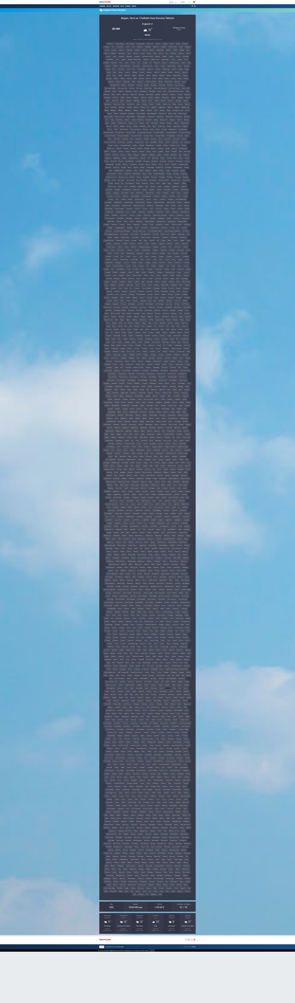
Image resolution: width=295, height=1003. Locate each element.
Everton (129, 329)
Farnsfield (147, 335)
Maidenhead (158, 535)
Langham (187, 491)
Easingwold (115, 304)
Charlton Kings (109, 208)
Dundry (156, 297)
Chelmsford (175, 212)
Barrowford (139, 88)
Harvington (130, 402)
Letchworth (181, 500)
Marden (146, 542)
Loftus (106, 516)
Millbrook (146, 564)
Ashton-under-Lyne (147, 66)
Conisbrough (180, 250)
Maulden (143, 551)
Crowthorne (180, 269)
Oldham (139, 612)
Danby (152, 275)
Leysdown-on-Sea (148, 504)
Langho (109, 494)
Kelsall (156, 465)
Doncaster (117, 291)
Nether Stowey (121, 583)
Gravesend (173, 367)
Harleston (155, 396)
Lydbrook (158, 529)
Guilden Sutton (119, 386)
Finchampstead (184, 339)
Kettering (109, 472)
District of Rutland (146, 288)
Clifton (145, 240)
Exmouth (181, 329)
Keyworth (137, 472)
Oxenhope (150, 618)
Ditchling (164, 288)
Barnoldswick (131, 85)
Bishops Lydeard (109, 116)
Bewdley (158, 104)
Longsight (109, 523)
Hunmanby (109, 453)
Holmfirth (152, 437)
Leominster (167, 500)
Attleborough (165, 69)
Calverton (152, 186)
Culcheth (143, 272)
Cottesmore (177, 256)
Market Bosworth (161, 542)
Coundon (115, 259)
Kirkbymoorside (155, 485)
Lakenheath (108, 491)
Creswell (128, 266)
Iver (151, 462)
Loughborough (160, 523)
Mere (179, 554)
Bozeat (116, 145)
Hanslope (108, 396)
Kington (151, 481)
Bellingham (180, 97)
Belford (173, 97)
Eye (112, 332)
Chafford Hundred (139, 202)
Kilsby (115, 475)
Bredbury (161, 151)
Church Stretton (155, 227)
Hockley (143, 434)
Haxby (145, 408)
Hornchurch (119, 443)
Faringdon (108, 335)
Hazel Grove (143, 412)
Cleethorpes (174, 237)
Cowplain (180, 259)
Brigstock (143, 158)
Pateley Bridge (109, 624)
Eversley (123, 329)
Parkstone (168, 621)
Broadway (171, 161)
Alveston (108, 56)
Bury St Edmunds (130, 183)
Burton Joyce (121, 180)
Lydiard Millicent (172, 529)
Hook (137, 440)
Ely (125, 323)
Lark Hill (147, 494)
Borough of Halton (131, 132)
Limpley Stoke (185, 504)
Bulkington (148, 170)
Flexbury (107, 345)
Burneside (176, 173)
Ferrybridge (165, 339)
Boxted (110, 145)
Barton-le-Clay (185, 88)
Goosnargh (107, 364)
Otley (138, 615)
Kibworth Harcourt (147, 472)
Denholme (164, 281)
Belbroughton (165, 97)
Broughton (174, 164)
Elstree (188, 319)
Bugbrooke (129, 170)
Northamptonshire (185, 602)
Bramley (168, 148)
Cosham (147, 256)
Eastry (143, 313)
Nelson (171, 580)
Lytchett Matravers (172, 532)
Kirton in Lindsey (183, 485)
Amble (114, 56)
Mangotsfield (141, 538)
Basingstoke (129, 91)
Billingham (113, 110)
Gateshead (168, 354)
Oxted (171, 618)
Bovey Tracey (121, 142)
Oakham (148, 608)
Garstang (161, 354)
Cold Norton (185, 243)
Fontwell (158, 345)
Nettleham (151, 583)
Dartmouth (131, 278)
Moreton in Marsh (181, 570)
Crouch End (149, 269)
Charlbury (186, 205)
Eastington (173, 310)
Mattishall (135, 551)
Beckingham (108, 97)
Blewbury (169, 123)
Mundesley (141, 577)
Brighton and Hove (134, 158)
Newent (141, 589)
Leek (187, 497)
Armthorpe (114, 62)
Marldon (117, 548)
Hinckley (179, 431)
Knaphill (126, 488)
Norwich (179, 605)
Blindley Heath (185, 123)
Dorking (157, 291)
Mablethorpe (107, 535)
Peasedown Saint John (151, 624)
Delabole (137, 281)
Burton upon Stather (164, 180)
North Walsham (139, 602)
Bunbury (162, 170)
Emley (150, 323)
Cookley (116, 253)
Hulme (171, 450)
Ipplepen (168, 459)
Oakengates (140, 608)
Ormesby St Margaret (167, 612)
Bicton (107, 107)
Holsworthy (167, 437)
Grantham (148, 367)
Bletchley (162, 123)
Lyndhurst (142, 532)
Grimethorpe (153, 383)
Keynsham (130, 472)
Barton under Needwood (160, 88)
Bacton (109, 75)
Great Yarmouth (163, 380)
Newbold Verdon (169, 586)
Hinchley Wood (171, 431)
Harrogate (132, 399)
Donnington (141, 291)
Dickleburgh (174, 285)
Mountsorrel (184, 573)
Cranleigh (147, 262)
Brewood (123, 154)
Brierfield (166, 154)
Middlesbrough (132, 561)
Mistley (163, 567)
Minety (126, 567)
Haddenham (173, 386)
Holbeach (187, 434)
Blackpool (172, 119)
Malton (114, 538)
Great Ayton (117, 370)
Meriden (185, 554)
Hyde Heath (123, 456)
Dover (116, 294)
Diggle (107, 288)
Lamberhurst (116, 491)
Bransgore (114, 151)
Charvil (151, 208)
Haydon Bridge (165, 408)
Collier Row (133, 246)
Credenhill (186, 262)
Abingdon (165, 43)
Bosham (187, 135)
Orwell (113, 615)
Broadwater (163, 161)
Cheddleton (151, 212)
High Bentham (134, 427)
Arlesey (186, 59)
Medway (170, 551)
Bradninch (119, 148)
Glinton (181, 358)
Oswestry (125, 615)
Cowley (173, 259)
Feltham (114, 339)
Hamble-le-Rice (124, 392)
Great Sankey (110, 380)
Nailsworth (108, 580)
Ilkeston (156, 456)
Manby (119, 538)
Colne (169, 246)
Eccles (180, 313)
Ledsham (164, 497)
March (124, 542)
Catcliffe (185, 196)
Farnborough (116, 335)
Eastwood (150, 313)
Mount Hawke (175, 573)
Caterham (110, 199)
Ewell (141, 329)
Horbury (181, 440)
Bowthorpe (175, 142)
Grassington (165, 367)
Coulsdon (108, 259)
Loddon (180, 513)
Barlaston (118, 81)
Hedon (116, 418)
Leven (121, 504)
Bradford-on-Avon (175, 145)
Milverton (183, 564)
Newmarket (170, 589)
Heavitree (137, 415)
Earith (155, 300)
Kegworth (138, 465)
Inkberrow (161, 459)
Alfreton (106, 53)
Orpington (185, 612)
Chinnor (132, 221)
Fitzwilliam (147, 342)
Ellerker (122, 319)
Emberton (130, 323)
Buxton (158, 183)
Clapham (173, 234)
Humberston (179, 450)
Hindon (112, 434)
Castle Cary (125, 196)
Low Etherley (108, 526)
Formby (107, 348)
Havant (181, 405)
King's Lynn (160, 475)
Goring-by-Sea (129, 364)
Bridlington (152, 154)
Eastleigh (180, 310)
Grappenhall (156, 367)
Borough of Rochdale (171, 132)
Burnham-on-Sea (123, 177)
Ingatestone (121, 459)
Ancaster (171, 56)
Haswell (188, 402)
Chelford (167, 212)
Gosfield (157, 364)
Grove (188, 383)
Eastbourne (157, 310)
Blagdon (113, 123)
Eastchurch (165, 310)
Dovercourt (124, 294)
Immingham (174, 456)
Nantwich (122, 580)
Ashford (183, 62)
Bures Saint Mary (111, 173)
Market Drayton (183, 542)
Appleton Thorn (155, 59)
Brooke (148, 164)
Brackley (135, 145)
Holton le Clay (186, 437)
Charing (180, 205)
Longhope (160, 519)
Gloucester (109, 361)
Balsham (185, 75)
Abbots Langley (130, 43)
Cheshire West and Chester (160, 215)
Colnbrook (163, 246)
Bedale (122, 97)
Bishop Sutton (162, 113)
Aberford (158, 43)
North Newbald (141, 599)
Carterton (117, 196)
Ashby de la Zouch (174, 62)
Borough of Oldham (159, 132)
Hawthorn (139, 408)
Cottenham (169, 256)
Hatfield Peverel (125, 405)
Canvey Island (124, 192)
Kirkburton (110, 485)
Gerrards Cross (115, 358)
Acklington (106, 46)
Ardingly (180, 59)
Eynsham (124, 332)
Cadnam (184, 183)
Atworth (174, 69)
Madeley (124, 535)
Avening (120, 72)
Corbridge (162, 253)
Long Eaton (167, 516)
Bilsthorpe (149, 110)
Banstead (141, 78)
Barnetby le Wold (114, 85)
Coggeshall (161, 243)
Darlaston (178, 275)
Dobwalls (178, 288)
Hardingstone (129, 396)
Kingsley (155, 478)
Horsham (174, 443)
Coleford (120, 246)
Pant (141, 621)
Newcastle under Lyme (109, 589)
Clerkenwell (119, 240)
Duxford (128, 300)
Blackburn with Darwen (138, 119)
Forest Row (187, 345)
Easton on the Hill (115, 313)
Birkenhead (123, 113)
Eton (155, 326)
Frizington (145, 351)
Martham (186, 548)
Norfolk (108, 596)
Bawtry (119, 94)
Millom (153, 564)
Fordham (170, 345)
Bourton (184, 139)
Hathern (142, 405)
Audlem (187, 69)
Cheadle (187, 208)
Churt (177, 227)
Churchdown (164, 227)
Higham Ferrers (119, 431)
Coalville (182, 240)
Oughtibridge (178, 615)
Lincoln (108, 507)
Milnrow (159, 564)
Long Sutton (127, 519)
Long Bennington (130, 516)
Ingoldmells (147, 459)
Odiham (168, 608)
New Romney (134, 586)
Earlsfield (185, 300)
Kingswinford (135, 481)
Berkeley (186, 100)
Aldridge (182, 50)
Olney (145, 612)
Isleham (132, 462)
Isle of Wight (125, 462)
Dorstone (185, 291)
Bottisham (146, 139)
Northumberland (148, 605)
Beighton (157, 97)
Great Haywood (182, 373)
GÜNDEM (102, 6)
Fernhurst (157, 339)
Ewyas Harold (155, 329)
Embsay (144, 323)
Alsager (149, 53)
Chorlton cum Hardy (177, 224)
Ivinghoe (164, 462)
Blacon (107, 123)
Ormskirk (178, 612)
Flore (145, 345)
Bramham (153, 148)
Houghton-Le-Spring (182, 446)
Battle (113, 94)
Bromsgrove (133, 164)
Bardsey (174, 78)
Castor (179, 196)
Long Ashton (120, 516)
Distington (137, 288)
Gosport (171, 364)
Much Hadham (109, 577)
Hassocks (174, 402)
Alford (187, 50)
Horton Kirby (126, 446)
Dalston (129, 275)
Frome (158, 351)
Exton (107, 332)
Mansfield (158, 538)
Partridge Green (185, 621)
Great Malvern (152, 377)
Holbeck (107, 437)
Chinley (125, 221)
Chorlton (167, 224)
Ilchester (142, 456)
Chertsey (131, 215)
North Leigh (110, 599)
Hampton (157, 392)
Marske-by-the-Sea (164, 548)
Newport (177, 589)
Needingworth (163, 580)
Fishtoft (140, 342)
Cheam (127, 212)
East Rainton (109, 310)
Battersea (106, 94)
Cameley (144, 189)
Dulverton (142, 297)
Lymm (122, 532)
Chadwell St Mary (128, 202)
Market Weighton (163, 545)
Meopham (164, 554)
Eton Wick (161, 326)
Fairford (145, 332)
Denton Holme (186, 281)
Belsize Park (115, 100)
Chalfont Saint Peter (159, 202)
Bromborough (109, 164)
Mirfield (149, 567)
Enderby (177, 323)
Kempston (187, 465)
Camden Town (136, 189)
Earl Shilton (161, 300)
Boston (110, 139)
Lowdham (115, 526)
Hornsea (145, 443)
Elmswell (169, 319)
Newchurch (134, 589)
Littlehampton (136, 513)
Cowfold (167, 259)
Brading (184, 145)
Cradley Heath (109, 262)
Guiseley (143, 386)
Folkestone (151, 345)
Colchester (169, 243)
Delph (142, 281)
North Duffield (153, 596)
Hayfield (179, 408)
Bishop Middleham (152, 113)
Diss (131, 288)
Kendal (125, 469)
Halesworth (162, 389)
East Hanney (117, 307)
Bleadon (142, 123)
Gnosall (134, 361)
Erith (126, 326)
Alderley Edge (160, 50)
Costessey (153, 256)
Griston (174, 383)
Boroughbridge (171, 135)
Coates (188, 240)
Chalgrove (186, 202)
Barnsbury (139, 85)
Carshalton (110, 196)
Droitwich (170, 294)
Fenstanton (133, 339)
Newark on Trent (144, 586)
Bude (110, 170)
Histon (130, 434)
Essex (143, 326)
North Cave (133, 596)
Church (137, 227)
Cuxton (115, 275)
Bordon (158, 129)
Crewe (134, 266)
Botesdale (125, 139)
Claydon (110, 237)
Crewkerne (141, 266)
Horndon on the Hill (129, 443)
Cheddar (134, 212)
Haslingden (159, 402)
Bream (154, 151)
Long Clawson (148, 516)
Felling (107, 339)
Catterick (130, 199)
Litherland (184, 507)
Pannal (136, 621)
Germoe (107, 358)
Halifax (169, 389)
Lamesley (138, 491)
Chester (187, 215)
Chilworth (119, 221)
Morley (121, 573)
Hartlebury (170, 399)
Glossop (188, 358)
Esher (130, 326)
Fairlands (151, 332)
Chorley (151, 224)
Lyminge (109, 532)
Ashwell (163, 66)
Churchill (172, 227)
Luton (144, 529)
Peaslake (161, 624)
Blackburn (127, 119)
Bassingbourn (143, 91)
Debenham (114, 281)
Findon (114, 342)
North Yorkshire (149, 602)
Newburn (178, 586)
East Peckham (187, 307)
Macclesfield (116, 535)
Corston (135, 256)
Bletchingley (154, 123)
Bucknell (186, 167)
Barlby (133, 81)
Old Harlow (109, 612)
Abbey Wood (110, 43)
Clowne (169, 240)
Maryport (115, 551)
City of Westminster (145, 234)
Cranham (140, 262)
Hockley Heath (150, 434)
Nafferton (180, 577)
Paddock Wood (179, 618)
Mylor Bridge (163, 577)
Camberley (167, 186)
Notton (120, 608)
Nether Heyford (185, 580)
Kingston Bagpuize (174, 478)
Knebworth (143, 488)
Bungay (168, 170)
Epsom (114, 326)
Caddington (176, 183)
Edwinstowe (174, 316)
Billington (136, 110)
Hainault (142, 389)
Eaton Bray (157, 313)
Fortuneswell (114, 348)
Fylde (188, 351)
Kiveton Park (119, 488)
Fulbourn (165, 351)
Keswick (188, 469)
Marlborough (109, 548)
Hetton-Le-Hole (173, 424)
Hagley (129, 389)
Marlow (123, 548)
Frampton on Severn (176, 348)
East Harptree (134, 307)
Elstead (182, 319)
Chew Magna (129, 218)
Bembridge (136, 100)
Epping (108, 326)
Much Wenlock (118, 577)
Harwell (138, 402)
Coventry (148, 259)
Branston (121, 151)
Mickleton (185, 558)
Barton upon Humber (174, 88)
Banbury (123, 78)
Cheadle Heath (109, 212)
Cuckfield (115, 272)
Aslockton (186, 66)
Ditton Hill (171, 288)
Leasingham (127, 497)
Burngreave (184, 173)
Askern (180, 66)
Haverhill (187, 405)
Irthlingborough (115, 462)
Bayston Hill (133, 94)
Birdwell (116, 113)
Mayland (156, 551)
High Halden (152, 427)
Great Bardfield (126, 370)
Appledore (146, 59)
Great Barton (145, 370)
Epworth (120, 326)
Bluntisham (143, 126)
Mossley (140, 573)
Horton (119, 446)
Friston (138, 351)
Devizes (144, 285)
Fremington (108, 351)
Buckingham (168, 167)
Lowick (180, 526)
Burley (150, 173)
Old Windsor (125, 612)
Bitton (107, 119)
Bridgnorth (136, 154)
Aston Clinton (121, 69)
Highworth (157, 431)
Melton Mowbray (142, 554)
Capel (131, 192)
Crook (112, 269)
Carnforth (185, 192)
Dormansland (164, 291)
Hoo (132, 440)
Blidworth (176, 123)
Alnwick (129, 53)
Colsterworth (177, 246)
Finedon (120, 342)
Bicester (180, 104)
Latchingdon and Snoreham (165, 494)
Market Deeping (172, 542)
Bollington (185, 126)
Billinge (107, 110)
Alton (167, 53)
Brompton (125, 164)
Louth (168, 523)
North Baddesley (123, 596)
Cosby (140, 256)
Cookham (109, 253)
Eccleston (106, 316)
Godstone (172, 361)
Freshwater (116, 351)
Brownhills (108, 167)
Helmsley (144, 418)
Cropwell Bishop (120, 269)
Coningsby (172, 250)
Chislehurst (114, 224)
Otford (132, 615)
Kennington (140, 469)
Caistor (120, 186)
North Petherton (152, 599)
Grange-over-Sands (138, 367)
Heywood (109, 427)
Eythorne (130, 332)
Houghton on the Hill (170, 446)
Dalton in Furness (137, 275)
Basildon (121, 91)
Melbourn (177, 551)
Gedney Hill (185, 354)
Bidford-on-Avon (145, 107)
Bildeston (170, 107)
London (113, 516)
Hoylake (132, 450)
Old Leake (117, 612)
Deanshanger (184, 278)
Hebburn (145, 415)
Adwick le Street (173, 46)
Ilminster (167, 456)
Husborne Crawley (182, 453)
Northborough (108, 605)
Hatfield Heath (115, 405)
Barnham (123, 85)
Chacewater (108, 202)
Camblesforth (175, 186)
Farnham (131, 335)
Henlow (170, 421)
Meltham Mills (131, 554)
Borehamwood (173, 129)
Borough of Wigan (160, 135)
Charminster (129, 208)
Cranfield (133, 262)
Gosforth (164, 364)
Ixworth (183, 462)
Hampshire (150, 392)
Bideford (136, 107)
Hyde (116, 456)
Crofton (173, 266)
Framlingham (166, 348)
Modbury (110, 570)
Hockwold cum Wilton (168, 434)
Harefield (148, 396)
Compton (137, 250)
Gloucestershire (118, 361)
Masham (122, 551)
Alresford (135, 53)
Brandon (107, 151)
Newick (155, 589)
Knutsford (172, 488)
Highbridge (128, 431)
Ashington (108, 66)
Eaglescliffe (143, 300)
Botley (131, 139)
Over (112, 618)
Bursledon (185, 177)
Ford (164, 345)
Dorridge (172, 291)
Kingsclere (131, 478)
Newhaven (148, 589)
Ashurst (157, 66)
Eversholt (116, 329)
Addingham (148, 46)
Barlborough (126, 81)
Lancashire (145, 491)
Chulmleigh (130, 227)
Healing (178, 412)
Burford (120, 173)
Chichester (137, 218)
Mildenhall (123, 564)
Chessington (179, 215)
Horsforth (167, 443)
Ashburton (164, 62)
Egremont (187, 316)
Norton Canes (171, 605)
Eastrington (137, 313)
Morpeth (128, 573)
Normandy (114, 596)
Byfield (164, 183)
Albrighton (187, 46)
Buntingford (175, 170)
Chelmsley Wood (184, 212)
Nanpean (115, 580)
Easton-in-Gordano (127, 313)
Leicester (121, 500)
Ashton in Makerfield (125, 66)
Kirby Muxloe (176, 481)
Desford (137, 285)
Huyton (110, 456)
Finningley (126, 342)
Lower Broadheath (134, 526)
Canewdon (175, 189)
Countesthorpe (124, 259)
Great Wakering (131, 380)
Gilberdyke (124, 358)
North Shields (161, 599)
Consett (188, 250)
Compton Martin (146, 250)
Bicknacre (187, 104)
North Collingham (142, 596)
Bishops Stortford (119, 116)
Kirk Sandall (185, 481)
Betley (138, 104)
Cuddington (123, 272)
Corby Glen (175, 253)
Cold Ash (177, 243)
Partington (176, 621)
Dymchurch (135, 300)
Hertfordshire (148, 424)
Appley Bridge (165, 59)
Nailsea (187, 577)
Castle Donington (135, 196)
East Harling (125, 307)
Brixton (106, 161)
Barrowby (131, 88)
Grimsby (160, 383)
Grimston (167, 383)
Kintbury (157, 481)
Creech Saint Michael (118, 266)
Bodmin (169, 126)
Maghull (131, 535)
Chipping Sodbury (182, 221)
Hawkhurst (117, 408)
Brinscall (169, 158)
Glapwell (144, 358)
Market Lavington (121, 545)
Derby (106, 285)
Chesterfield (120, 218)
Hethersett (164, 424)
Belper (108, 100)
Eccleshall (187, 313)
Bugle (135, 170)
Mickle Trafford (177, 558)
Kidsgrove (173, 472)
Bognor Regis (176, 126)
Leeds (182, 497)
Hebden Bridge (153, 415)
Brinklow (163, 158)
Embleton (137, 323)
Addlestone (156, 46)
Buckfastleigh (150, 167)
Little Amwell (111, 510)
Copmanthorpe (130, 253)
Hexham (181, 424)
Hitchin (136, 434)
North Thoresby (129, 602)
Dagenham (121, 275)
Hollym (135, 437)
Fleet (179, 342)
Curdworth (186, 272)
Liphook (167, 507)
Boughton (153, 139)
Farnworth (154, 335)
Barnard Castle (168, 81)
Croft (167, 266)
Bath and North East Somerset (176, 91)
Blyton (154, 126)
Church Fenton (144, 227)
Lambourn (130, 491)
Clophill (163, 240)
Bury (122, 183)
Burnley (139, 177)
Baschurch (107, 91)
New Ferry (177, 583)
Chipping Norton (161, 221)
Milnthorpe (166, 564)
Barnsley (147, 85)
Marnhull (129, 548)
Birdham (110, 113)
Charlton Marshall (119, 208)
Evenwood (185, 326)
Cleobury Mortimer (109, 240)
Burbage (183, 170)
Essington (149, 326)
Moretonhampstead (112, 573)
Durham (116, 300)
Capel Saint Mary (149, 192)
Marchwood (139, 542)
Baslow (136, 91)
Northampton (174, 602)
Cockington (132, 243)
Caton (117, 199)
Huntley (133, 453)
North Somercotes (172, 599)
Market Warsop (152, 545)
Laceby (179, 488)
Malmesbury (181, 535)
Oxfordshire (165, 618)
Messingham (116, 558)
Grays (179, 367)
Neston (177, 580)
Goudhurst (109, 367)
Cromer (179, 266)
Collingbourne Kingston (145, 246)
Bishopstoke (151, 116)
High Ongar (177, 427)
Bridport (159, 154)
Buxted (152, 183)
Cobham (109, 243)
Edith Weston (165, 316)
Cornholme (108, 256)
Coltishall (185, 246)
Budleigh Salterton (119, 170)
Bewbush (151, 104)
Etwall (172, 326)
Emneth (155, 323)
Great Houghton (133, 377)
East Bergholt (132, 304)
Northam (167, 602)
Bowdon (168, 142)
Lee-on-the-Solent (173, 497)
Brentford (107, 154)
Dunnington (179, 297)
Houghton (146, 446)
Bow (147, 142)
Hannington (185, 392)
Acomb (127, 46)
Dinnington (114, 288)
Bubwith (136, 167)
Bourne (160, 139)
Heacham (158, 412)
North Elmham (176, 596)
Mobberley (185, 567)
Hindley (106, 434)
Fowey (151, 348)
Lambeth (124, 491)
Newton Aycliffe (127, 592)
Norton (163, 605)
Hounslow (106, 450)
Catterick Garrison (139, 199)
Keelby (126, 465)
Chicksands (152, 218)
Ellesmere (135, 319)
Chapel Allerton (116, 205)
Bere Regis (178, 100)
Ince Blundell (182, 456)
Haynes (119, 412)
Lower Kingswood (164, 526)
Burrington (170, 177)
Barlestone (140, 81)
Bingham (162, 110)
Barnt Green (162, 85)
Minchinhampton (110, 567)
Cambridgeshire (126, 189)
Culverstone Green (170, 272)
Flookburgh (138, 345)
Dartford (124, 278)
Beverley (144, 104)
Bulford (141, 170)
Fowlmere (157, 348)
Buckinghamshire (178, 167)
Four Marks (145, 348)
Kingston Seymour (185, 478)
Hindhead (186, 431)
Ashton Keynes (136, 66)
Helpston (151, 418)
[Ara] (193, 6)
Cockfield (124, 243)
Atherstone (150, 69)
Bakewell (154, 75)
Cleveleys (134, 240)
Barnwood (170, 85)
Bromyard (141, 164)
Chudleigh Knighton (120, 227)
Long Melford (108, 519)
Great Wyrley (153, 380)
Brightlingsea (116, 158)
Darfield (172, 275)
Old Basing (184, 608)
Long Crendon (158, 516)
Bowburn (161, 142)
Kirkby (116, 485)
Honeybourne (119, 440)
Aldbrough (129, 50)
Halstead (187, 389)
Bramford (140, 148)
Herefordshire (107, 424)
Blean (147, 123)
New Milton (126, 586)
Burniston (132, 177)
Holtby (178, 437)
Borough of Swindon (110, 135)
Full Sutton (172, 351)
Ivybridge (171, 462)
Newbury (185, 586)
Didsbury (187, 285)
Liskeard (174, 507)
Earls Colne (177, 300)
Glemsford (167, 358)
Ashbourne (157, 62)
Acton (133, 46)
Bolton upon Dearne (135, 129)
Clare (188, 234)
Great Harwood (172, 373)
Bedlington (136, 97)
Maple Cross (110, 542)
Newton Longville (148, 592)
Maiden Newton (139, 535)
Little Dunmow (139, 510)
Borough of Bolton (109, 132)
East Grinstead (107, 307)
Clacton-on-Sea (165, 234)
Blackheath (148, 119)
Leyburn (133, 504)
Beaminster (165, 94)
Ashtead (115, 66)
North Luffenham (131, 599)
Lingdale (123, 507)
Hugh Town (165, 450)
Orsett (108, 615)
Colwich (106, 250)
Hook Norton (144, 440)
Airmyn (181, 46)
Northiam (116, 605)
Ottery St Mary (161, 615)
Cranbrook (126, 262)
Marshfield (154, 548)
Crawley (170, 262)
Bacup (114, 75)
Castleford (164, 196)
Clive (158, 240)
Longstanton (117, 523)
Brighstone (108, 158)
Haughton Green (172, 405)
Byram (169, 183)
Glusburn (127, 361)
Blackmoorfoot (164, 119)
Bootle (152, 129)
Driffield (164, 294)
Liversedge (159, 513)
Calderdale (132, 186)
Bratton (128, 151)
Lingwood (136, 507)
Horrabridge (153, 443)
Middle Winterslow (120, 561)
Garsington (153, 354)
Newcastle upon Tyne (123, 589)
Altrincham (173, 53)
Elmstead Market (160, 319)
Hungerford (187, 450)
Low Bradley (184, 523)
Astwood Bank (141, 69)
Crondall (106, 269)
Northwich (156, 605)
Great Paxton (182, 377)
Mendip (150, 554)
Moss (133, 573)
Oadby (133, 608)
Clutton (175, 240)
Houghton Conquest (157, 446)
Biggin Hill (154, 107)
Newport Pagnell (186, 589)
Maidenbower (149, 535)
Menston (157, 554)
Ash (151, 62)
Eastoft (187, 310)
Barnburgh (177, 81)
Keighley (145, 465)
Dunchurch (149, 297)
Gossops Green (179, 364)
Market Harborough (110, 545)
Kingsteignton (163, 478)
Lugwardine (133, 529)
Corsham (128, 256)
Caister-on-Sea (112, 186)
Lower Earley (144, 526)
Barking (186, 78)
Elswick (108, 323)
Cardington (166, 192)
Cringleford (161, 266)
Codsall (146, 243)
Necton (144, 580)
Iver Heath (157, 462)
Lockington (173, 513)
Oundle (186, 615)
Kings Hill (167, 475)
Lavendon (184, 494)
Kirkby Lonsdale (135, 485)
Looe (145, 523)
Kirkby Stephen (145, 485)
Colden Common (111, 246)
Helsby (157, 418)
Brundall (124, 167)
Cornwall (116, 256)
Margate (152, 542)
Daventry (165, 278)
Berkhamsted (108, 104)
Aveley (114, 72)
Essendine (137, 326)
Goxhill (116, 367)
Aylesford (156, 72)
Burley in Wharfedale (159, 173)
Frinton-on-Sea (130, 351)
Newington (162, 589)
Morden (157, 570)
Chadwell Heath (118, 202)
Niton (186, 592)
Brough (167, 164)
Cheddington (141, 212)
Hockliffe (159, 434)
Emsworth (170, 323)
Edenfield (129, 316)
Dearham (107, 281)
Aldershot (168, 50)
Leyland (139, 504)
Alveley (188, 53)
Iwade (177, 462)
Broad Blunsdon (130, 161)
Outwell (106, 618)
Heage (172, 412)
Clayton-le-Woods (145, 237)
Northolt (131, 605)
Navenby (137, 580)
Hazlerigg (151, 412)
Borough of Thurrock (136, 135)
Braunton (142, 151)
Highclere (136, 431)
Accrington (185, 43)
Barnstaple (154, 85)
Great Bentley (164, 370)
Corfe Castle (184, 253)
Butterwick (145, 183)
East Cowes (169, 304)
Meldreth (109, 554)
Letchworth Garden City (112, 504)
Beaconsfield (150, 94)
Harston (157, 399)
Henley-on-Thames (161, 421)
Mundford (148, 577)
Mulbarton (127, 577)
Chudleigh (109, 227)
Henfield (142, 421)
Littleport (144, 513)
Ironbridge (106, 462)
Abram (171, 43)
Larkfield (153, 494)
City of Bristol (185, 231)
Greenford (122, 383)
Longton (125, 523)
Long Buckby (140, 516)
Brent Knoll (187, 151)
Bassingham (152, 91)
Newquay (108, 592)
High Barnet (126, 427)
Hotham (140, 446)
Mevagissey (159, 558)
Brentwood (116, 154)
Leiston (154, 500)
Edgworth (150, 316)
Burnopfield (146, 177)
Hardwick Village (139, 396)
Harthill (163, 399)
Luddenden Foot (109, 529)
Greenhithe (137, 383)
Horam (175, 440)
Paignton (114, 621)
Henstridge (177, 421)
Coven (142, 259)
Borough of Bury (120, 132)
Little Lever (175, 510)
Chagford (149, 202)
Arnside (127, 62)
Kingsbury (124, 478)
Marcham (131, 542)
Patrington (117, 624)
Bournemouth (176, 139)
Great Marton (162, 377)
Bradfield (159, 145)
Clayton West (135, 237)
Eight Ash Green (109, 319)
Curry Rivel (108, 275)
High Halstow (161, 427)
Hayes (173, 408)
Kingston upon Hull (111, 481)
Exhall (167, 329)
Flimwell (119, 345)
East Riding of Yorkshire (120, 310)
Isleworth (139, 462)
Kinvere (163, 481)
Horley (187, 440)
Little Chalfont (120, 510)
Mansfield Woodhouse (169, 538)
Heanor (184, 412)
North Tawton (119, 602)
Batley (187, 91)
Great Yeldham (173, 380)
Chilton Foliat (111, 221)
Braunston (134, 151)
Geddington (177, 354)
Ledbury (157, 497)
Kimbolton (129, 475)
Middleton (149, 561)
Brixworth (120, 161)
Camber (160, 186)
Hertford (140, 424)
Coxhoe (187, 259)
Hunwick (146, 453)
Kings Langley (175, 475)
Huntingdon (126, 453)
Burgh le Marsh (136, 173)
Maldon (174, 535)
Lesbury (174, 500)
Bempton (144, 100)
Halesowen (154, 389)
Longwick (139, 523)
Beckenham (187, 94)
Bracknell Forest (150, 145)
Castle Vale (156, 196)
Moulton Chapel (165, 573)
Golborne (180, 361)
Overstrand (127, 618)
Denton (178, 281)
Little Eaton (147, 510)
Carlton (179, 192)
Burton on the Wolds (142, 180)
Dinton (120, 288)
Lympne (128, 532)
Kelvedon (163, 465)
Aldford (175, 50)
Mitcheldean (177, 567)
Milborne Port (184, 561)
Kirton (175, 485)
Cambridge (117, 189)
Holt (173, 437)
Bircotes (187, 110)
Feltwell (125, 339)
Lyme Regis (186, 529)
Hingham (119, 434)
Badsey (120, 75)
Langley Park (126, 494)
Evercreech (109, 329)
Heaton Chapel (129, 415)
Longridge (186, 519)
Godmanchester (157, 361)
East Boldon (141, 304)
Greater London (183, 380)
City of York (155, 234)
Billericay (177, 107)
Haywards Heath (133, 412)
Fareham (186, 332)
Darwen (144, 278)
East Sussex (131, 310)
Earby (149, 300)
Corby (168, 253)
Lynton (163, 532)
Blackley (156, 119)
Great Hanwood (161, 373)
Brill (149, 158)
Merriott (108, 558)
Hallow (180, 389)
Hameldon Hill (142, 392)
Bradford (165, 145)
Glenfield (175, 358)
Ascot (138, 62)
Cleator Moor (156, 237)
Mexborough (167, 558)
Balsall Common (177, 75)
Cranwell (154, 262)
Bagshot (134, 75)
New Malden (186, 583)
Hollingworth (121, 437)
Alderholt (151, 50)
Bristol (175, 158)
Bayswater (141, 94)
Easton (107, 313)
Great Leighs (143, 377)
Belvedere (128, 100)
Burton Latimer (130, 180)
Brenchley (174, 151)
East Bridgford (149, 304)
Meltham (123, 554)
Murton (156, 577)
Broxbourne (116, 167)
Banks (135, 78)
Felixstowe (185, 335)
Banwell (148, 78)
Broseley (154, 164)
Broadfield (138, 161)
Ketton (116, 472)
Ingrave (154, 459)
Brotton (161, 164)
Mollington (123, 570)
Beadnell (157, 94)
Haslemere (151, 402)
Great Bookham (174, 370)
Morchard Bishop (142, 570)
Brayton (149, 151)
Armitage (106, 62)
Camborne (183, 186)
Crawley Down (177, 262)
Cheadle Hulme (119, 212)
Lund (139, 529)
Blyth (149, 126)
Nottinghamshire (111, 608)
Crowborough (158, 269)
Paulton (133, 624)
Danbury (146, 275)
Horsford (160, 443)
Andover (178, 56)
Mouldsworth (155, 573)
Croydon (188, 269)
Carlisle (173, 192)
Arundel (133, 62)
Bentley (157, 100)
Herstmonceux (132, 424)
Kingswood (144, 481)
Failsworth (137, 332)
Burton (114, 180)
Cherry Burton (123, 215)
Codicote (140, 243)
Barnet (184, 81)
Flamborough (165, 342)
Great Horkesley (112, 377)
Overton (134, 618)
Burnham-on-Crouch (111, 177)
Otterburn (144, 615)
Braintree (133, 148)
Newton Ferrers (137, 592)
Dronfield (177, 294)
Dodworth (109, 291)
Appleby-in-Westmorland (134, 59)
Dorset (178, 291)
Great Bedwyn (154, 370)
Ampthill (164, 56)
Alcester (107, 50)
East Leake (160, 307)
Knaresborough (134, 488)
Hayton (125, 412)
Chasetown (158, 208)
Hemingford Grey (111, 421)
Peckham (168, 624)
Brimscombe (155, 158)
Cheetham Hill (159, 212)
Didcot (181, 285)
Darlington (186, 275)
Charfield (173, 205)
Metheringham (125, 558)
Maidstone (166, 535)
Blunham (136, 126)
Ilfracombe (149, 456)
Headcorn (165, 412)
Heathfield (120, 415)
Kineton (143, 475)
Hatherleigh (135, 405)
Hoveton (119, 450)
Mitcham (169, 567)
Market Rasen (142, 545)
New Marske (110, 586)
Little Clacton (129, 510)
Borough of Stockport (184, 132)
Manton (186, 538)
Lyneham (149, 532)
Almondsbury (121, 53)
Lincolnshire (116, 507)
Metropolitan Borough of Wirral (146, 558)
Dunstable (187, 297)
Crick (147, 266)
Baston (159, 91)
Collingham (155, 246)
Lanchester (160, 491)
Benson (151, 100)
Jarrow (188, 462)
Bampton (116, 78)
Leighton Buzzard (145, 500)
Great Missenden (172, 377)
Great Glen (131, 373)
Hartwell (123, 402)
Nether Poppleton (110, 583)
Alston (154, 53)
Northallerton (158, 602)
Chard (166, 205)
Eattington (174, 313)
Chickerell (145, 218)
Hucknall (149, 450)
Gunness (150, 386)
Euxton (178, 326)
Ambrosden (129, 56)
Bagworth (141, 75)
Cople (122, 253)
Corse (121, 256)
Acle (113, 46)
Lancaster (152, 491)
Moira (116, 570)
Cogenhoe (153, 243)
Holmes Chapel (143, 437)
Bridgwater (144, 154)
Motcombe (147, 573)
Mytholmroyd (172, 577)
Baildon (148, 75)
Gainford (108, 354)
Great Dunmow (112, 373)
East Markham (168, 307)
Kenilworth (132, 469)
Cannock (108, 192)
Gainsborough (116, 354)
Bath (165, 91)
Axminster (142, 72)
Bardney (167, 78)
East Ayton (123, 304)
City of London (134, 234)
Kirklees (169, 485)
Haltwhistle (115, 392)
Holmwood (159, 437)
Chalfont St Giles (170, 202)
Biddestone (122, 107)
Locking (166, 513)
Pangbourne (129, 621)
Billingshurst (128, 110)
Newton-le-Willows (172, 592)
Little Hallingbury (157, 510)
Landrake (173, 491)
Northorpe (138, 605)
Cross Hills (135, 269)
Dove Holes (110, 294)
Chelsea (107, 215)
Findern (108, 342)
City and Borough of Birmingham (122, 231)
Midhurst (165, 561)
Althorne (161, 53)
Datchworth (158, 278)
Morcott (151, 570)
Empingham (163, 323)
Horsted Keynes (111, 446)
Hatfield (107, 405)
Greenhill (129, 383)
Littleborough (118, 513)
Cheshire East (147, 215)
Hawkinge (125, 408)
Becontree (115, 97)
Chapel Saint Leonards (139, 205)
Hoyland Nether (140, 450)
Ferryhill (172, 339)
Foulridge (122, 348)
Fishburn (134, 342)
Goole (186, 361)
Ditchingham (156, 288)
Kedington (119, 465)
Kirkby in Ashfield (124, 485)
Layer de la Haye (117, 497)
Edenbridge (122, 316)
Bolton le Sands (124, 129)
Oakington (155, 608)
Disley (126, 288)
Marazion (118, 542)
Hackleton (164, 386)
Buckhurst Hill (159, 167)
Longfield (153, 519)
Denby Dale (150, 281)
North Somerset (183, 599)
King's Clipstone (151, 475)
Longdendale (145, 519)
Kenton (159, 469)
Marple (136, 548)
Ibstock (135, 456)
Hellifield (137, 418)
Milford (130, 564)
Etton (167, 326)
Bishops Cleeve (183, 113)
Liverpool (151, 513)
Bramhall (147, 148)
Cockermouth (116, 243)
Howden (125, 450)
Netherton (138, 583)
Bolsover (110, 129)
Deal (178, 278)
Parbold (162, 621)
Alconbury (114, 50)
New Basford (169, 583)
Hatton (157, 405)
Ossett (119, 615)
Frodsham (152, 351)
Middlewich (157, 561)
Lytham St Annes (183, 532)
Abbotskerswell (140, 43)
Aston (114, 69)
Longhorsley (168, 519)
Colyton (113, 250)
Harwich (144, 402)
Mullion (134, 577)
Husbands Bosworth (171, 453)
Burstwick (107, 180)
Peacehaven (140, 624)
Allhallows (113, 53)
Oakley (162, 608)
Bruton (129, 167)
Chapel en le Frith (126, 205)
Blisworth (109, 126)
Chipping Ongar (171, 221)
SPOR (122, 6)
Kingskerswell (140, 478)
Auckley (180, 69)
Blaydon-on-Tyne (133, 123)
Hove (113, 450)
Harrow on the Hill (148, 399)
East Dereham (185, 304)
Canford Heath (184, 189)
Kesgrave (172, 469)
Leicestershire (130, 500)
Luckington (187, 526)
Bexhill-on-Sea (166, 104)
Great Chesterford (185, 370)
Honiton (127, 440)
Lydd (164, 529)
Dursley (122, 300)
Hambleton (133, 392)
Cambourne (109, 189)
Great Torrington (121, 380)
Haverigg (110, 408)
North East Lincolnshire (164, 596)
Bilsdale (143, 110)
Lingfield (129, 507)
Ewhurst (147, 329)
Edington (157, 316)
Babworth (177, 72)
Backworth (185, 72)
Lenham (160, 500)
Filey (177, 339)
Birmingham (131, 113)
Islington (146, 462)
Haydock (157, 408)
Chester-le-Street (110, 218)
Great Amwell (108, 370)
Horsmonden (182, 443)
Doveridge (131, 294)
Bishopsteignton (142, 116)
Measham (163, 551)
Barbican (160, 78)
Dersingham (121, 285)
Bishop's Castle (172, 113)
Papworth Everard (149, 621)
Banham (129, 78)
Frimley (122, 351)
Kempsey (180, 465)
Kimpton (136, 475)
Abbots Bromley (120, 43)
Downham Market (141, 294)
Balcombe (161, 75)
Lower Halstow (153, 526)
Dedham (130, 281)
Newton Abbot (117, 592)
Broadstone (155, 161)
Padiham (188, 618)
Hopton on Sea (167, 440)
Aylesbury (149, 72)
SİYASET (109, 6)
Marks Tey (179, 545)
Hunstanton (118, 453)
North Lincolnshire (120, 599)
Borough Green (183, 129)
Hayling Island (111, 412)
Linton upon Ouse (158, 507)
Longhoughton (177, 519)
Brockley (187, 161)
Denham (157, 281)
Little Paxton (183, 510)
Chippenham (139, 221)
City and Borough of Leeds (139, 231)
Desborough (130, 285)
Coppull (147, 253)
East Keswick (152, 307)
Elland (116, 319)
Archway (173, 59)
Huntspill (140, 453)
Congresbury (163, 250)
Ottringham (170, 615)
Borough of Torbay (148, 135)
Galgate (125, 354)
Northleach (124, 605)
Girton (138, 358)
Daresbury (165, 275)
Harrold (139, 399)
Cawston (155, 199)
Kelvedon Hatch (172, 465)
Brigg (180, 154)
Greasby (185, 367)
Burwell (117, 183)
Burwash (110, 183)
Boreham (164, 129)
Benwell (163, 100)
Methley (133, 558)
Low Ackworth (175, 523)
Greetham (144, 383)
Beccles (180, 94)
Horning (139, 443)
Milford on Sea (138, 564)
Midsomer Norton (173, 561)
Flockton (131, 345)
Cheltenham (115, 215)
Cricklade (153, 266)
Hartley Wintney (108, 402)
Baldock (169, 75)
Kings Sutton (184, 475)
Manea (134, 538)
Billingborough (185, 107)
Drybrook (107, 297)
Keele (131, 465)
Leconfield (150, 497)
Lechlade (143, 497)
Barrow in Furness (179, 85)
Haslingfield (167, 402)
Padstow (107, 621)
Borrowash (180, 135)
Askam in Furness (171, 66)
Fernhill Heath (148, 339)
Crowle (173, 269)
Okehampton (175, 608)
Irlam (187, 459)
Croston (142, 269)
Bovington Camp (139, 142)
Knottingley (151, 488)
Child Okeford (185, 218)
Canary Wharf (167, 189)
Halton (108, 392)
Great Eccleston (122, 373)
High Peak (184, 427)
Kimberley (121, 475)
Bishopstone (160, 116)
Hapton (115, 396)
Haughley (163, 405)
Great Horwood (123, 377)
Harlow (169, 396)
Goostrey (115, 364)
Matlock (129, 551)
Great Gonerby (140, 373)
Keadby (106, 465)
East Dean (177, 304)
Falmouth (179, 332)
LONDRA (127, 6)
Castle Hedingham (146, 196)
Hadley (187, 386)
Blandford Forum (122, 123)
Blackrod (179, 119)
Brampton (174, 148)
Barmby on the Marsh (150, 81)
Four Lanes (137, 348)
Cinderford (184, 227)
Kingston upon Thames (124, 481)
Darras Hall (109, 278)
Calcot (125, 186)
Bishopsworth (169, 116)
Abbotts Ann (150, 43)
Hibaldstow (117, 427)
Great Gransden (151, 373)
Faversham (162, 335)
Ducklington (115, 297)
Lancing (167, 491)
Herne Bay (123, 424)
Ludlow (125, 529)
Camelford (151, 189)
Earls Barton (170, 300)
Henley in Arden (150, 421)
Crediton (108, 266)
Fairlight (158, 332)
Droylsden (184, 294)
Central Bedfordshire (181, 199)
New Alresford (160, 583)
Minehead (119, 567)
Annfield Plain (109, 59)
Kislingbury (110, 488)
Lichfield (157, 504)
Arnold (120, 62)
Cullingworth (151, 272)
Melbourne (185, 551)
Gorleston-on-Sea (140, 364)
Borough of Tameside (123, 135)
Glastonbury (152, 358)
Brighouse (186, 154)
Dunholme (163, 297)
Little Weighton (109, 513)
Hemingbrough (183, 418)
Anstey (117, 59)
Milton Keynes (174, 564)
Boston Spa (117, 139)
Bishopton (187, 116)
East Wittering (148, 310)
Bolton (116, 129)
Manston (179, 538)
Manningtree (150, 538)
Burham (144, 173)
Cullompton (160, 272)
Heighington (124, 418)
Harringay (125, 399)
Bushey (138, 183)
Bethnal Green (130, 104)
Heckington (162, 415)
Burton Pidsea (152, 180)
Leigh (137, 500)
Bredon (167, 151)
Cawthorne (162, 199)
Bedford (129, 97)
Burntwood (154, 177)
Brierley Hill (173, 154)
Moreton (172, 570)
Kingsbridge (116, 478)
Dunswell (109, 300)
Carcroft (158, 192)
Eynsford (117, 332)
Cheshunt (171, 215)
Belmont (188, 97)
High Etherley (143, 427)
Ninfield (181, 592)
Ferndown (140, 339)
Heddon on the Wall (183, 415)
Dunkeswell (171, 297)
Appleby (123, 59)
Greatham (106, 383)
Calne (146, 186)
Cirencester (109, 231)
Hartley (184, 399)
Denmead (171, 281)
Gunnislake (157, 386)
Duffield (128, 297)
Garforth (139, 354)
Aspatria (108, 69)
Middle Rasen (110, 561)
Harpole (110, 399)
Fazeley (169, 335)
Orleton (158, 612)
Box (181, 142)
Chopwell (144, 224)
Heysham (188, 424)
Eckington (113, 316)
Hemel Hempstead (173, 418)
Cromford (186, 266)
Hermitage (116, 424)
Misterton (156, 567)
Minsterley (142, 567)
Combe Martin (120, 250)
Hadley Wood (108, 389)
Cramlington (118, 262)
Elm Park (151, 319)
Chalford (179, 202)
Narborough (130, 580)
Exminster (173, 329)
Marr (141, 548)
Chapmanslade (159, 205)
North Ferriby (185, 596)
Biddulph (129, 107)
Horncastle (111, 443)
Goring (121, 364)
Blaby (112, 119)
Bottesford (138, 139)
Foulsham (129, 348)
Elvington (114, 323)
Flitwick (124, 345)
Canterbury (116, 192)
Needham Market (152, 580)
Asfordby (145, 62)
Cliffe (140, 240)
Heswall (156, 424)
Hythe (129, 456)
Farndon (124, 335)
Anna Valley (185, 56)
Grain (121, 367)
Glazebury (160, 358)
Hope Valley (158, 440)
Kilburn (180, 472)
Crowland (166, 269)
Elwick (120, 323)
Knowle (158, 488)
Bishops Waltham (131, 116)
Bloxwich (129, 126)
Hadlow (116, 389)
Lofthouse (186, 513)
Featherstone (177, 335)
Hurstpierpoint (159, 453)
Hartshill (117, 402)
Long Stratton (118, 519)
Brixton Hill (113, 161)
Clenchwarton (183, 237)
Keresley (166, 469)
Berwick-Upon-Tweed (119, 104)
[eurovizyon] (105, 2)
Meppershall (172, 554)
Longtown (132, 523)
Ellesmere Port (143, 319)
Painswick (121, 621)
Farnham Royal (139, 335)
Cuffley (137, 272)
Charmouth (137, 208)
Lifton (170, 504)
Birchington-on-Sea (178, 110)
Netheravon (130, 583)
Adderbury (139, 46)
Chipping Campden (149, 221)
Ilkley (161, 456)
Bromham (118, 164)
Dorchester (149, 291)
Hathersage (150, 405)
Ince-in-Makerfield (110, 459)
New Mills (118, 586)
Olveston (151, 612)
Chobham (122, 224)
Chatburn (166, 208)
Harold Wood (177, 396)
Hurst (152, 453)
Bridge (129, 154)
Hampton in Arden (167, 392)
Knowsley (165, 488)
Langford (180, 491)
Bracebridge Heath (125, 145)
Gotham (188, 364)
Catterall (123, 199)
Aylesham (163, 72)
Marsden (147, 548)
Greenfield (114, 383)
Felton (119, 339)
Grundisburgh (109, 386)
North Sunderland (109, 602)
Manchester (127, 538)
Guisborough (135, 386)
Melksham (116, 554)
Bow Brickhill (153, 142)
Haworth (132, 408)
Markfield (172, 545)
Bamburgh (109, 78)
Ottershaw (152, 615)
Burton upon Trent (176, 180)
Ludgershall (118, 529)
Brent (180, 151)
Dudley (122, 297)
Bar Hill (154, 78)
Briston (181, 158)
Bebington (173, 94)
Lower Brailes (124, 526)
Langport (134, 494)
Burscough (178, 177)
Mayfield (150, 551)
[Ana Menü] (195, 6)
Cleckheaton (165, 237)
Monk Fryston (131, 570)
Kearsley (112, 465)
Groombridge (181, 383)
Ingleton (140, 459)
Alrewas (143, 53)
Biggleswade (162, 107)
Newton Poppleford (160, 592)
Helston (164, 418)
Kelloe (151, 465)
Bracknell (141, 145)
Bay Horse (125, 94)
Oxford (157, 618)
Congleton (155, 250)
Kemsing (119, 469)
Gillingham (131, 358)
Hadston (123, 389)
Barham (180, 78)
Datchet (151, 278)
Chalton (108, 205)
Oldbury (133, 612)
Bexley (174, 104)
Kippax (169, 481)
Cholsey (129, 224)
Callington (140, 186)
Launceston (177, 494)
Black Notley (119, 119)
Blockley (116, 126)
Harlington (162, 396)
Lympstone (134, 532)
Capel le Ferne (139, 192)
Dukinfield (134, 297)
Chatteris (180, 208)
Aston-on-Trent (131, 69)
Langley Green (117, 494)
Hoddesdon (179, 434)
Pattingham (125, 624)
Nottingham (187, 605)
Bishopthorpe (178, 116)
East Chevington (160, 304)
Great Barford (136, 370)
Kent (154, 469)
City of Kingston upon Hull (111, 234)
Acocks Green (119, 46)
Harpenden (185, 396)
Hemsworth (127, 421)
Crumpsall (107, 272)
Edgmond (136, 316)
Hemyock (135, 421)
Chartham (145, 208)
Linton (150, 507)
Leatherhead (135, 497)
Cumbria (179, 272)
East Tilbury (139, 310)
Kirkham (163, 485)
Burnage (169, 173)
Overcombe (119, 618)
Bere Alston (171, 100)
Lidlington (164, 504)
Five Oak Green (156, 342)
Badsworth (127, 75)
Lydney (180, 529)
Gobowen (140, 361)
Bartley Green (148, 88)
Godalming (148, 361)
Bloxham (122, 126)
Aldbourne (121, 50)
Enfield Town (185, 323)
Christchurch (187, 224)
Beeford (151, 97)
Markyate (186, 545)
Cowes (161, 259)
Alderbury (144, 50)
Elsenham (175, 319)
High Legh (169, 427)
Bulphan (155, 170)
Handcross (176, 392)
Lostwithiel (151, 523)
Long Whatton (136, 519)
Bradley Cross (110, 148)
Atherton (157, 69)
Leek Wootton (113, 500)
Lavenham (108, 497)
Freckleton (186, 348)
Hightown (149, 431)
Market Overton (133, 545)
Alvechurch (181, 53)
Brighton (124, 158)
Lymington (116, 532)
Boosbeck (145, 129)
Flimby (112, 345)
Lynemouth (156, 532)
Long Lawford (185, 516)
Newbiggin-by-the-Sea (156, 586)
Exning (186, 329)
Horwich (134, 446)
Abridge (178, 43)
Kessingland (180, 469)
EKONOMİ (116, 6)
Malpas (188, 535)
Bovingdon (130, 142)
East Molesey (177, 307)
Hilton (163, 431)
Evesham (136, 329)
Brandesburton (183, 148)
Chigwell (169, 218)
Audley (108, 72)
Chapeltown (150, 205)
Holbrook (113, 437)
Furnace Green (181, 351)
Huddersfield (156, 450)
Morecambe (165, 570)
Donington (124, 291)
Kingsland (148, 478)
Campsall (159, 189)
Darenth (158, 275)
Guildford (127, 386)
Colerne (126, 246)
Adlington (163, 46)
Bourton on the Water (110, 142)
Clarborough (181, 234)
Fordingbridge (178, 345)
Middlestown (141, 561)
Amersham (137, 56)
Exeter (162, 329)
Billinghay (120, 110)
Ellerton (128, 319)
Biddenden (114, 107)
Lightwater (176, 504)
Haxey (151, 408)
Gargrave (145, 354)
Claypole (116, 237)
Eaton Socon (166, 313)
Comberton (129, 250)
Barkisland (111, 81)
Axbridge (134, 72)
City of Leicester (124, 234)
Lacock (184, 488)
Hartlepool (177, 399)
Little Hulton (167, 510)
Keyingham (123, 472)
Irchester (181, 459)
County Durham (134, 259)
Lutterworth (151, 529)
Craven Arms (162, 262)
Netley (145, 583)
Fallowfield (172, 332)
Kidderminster (157, 472)
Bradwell (126, 148)
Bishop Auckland (141, 113)
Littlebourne (127, 513)
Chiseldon (106, 224)
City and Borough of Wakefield (172, 231)
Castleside (172, 196)
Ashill (189, 62)
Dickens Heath (165, 285)
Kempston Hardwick (109, 469)
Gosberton (150, 364)
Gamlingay (131, 354)
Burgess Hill (127, 173)
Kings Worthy (107, 478)
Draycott (157, 294)
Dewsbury (156, 285)
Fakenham (164, 332)
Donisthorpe (133, 291)
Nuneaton (126, 608)
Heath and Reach (111, 415)
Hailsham (135, 389)
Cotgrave (161, 256)
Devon (149, 285)
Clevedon (126, 240)
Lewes (127, 504)
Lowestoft (173, 526)
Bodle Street (161, 126)
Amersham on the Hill (147, 56)
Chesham (139, 215)
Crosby (128, 269)
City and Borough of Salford (155, 231)
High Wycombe (109, 431)
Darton (138, 278)
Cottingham (186, 256)
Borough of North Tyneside (145, 132)
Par (156, 621)
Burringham (162, 177)
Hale (148, 389)
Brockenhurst (179, 161)
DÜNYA (134, 6)
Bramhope (160, 148)
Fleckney (173, 342)
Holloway (129, 437)
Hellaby (131, 418)
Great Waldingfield (142, 380)
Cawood (148, 199)
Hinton (125, 434)
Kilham (185, 472)
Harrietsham (117, 399)
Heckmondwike (171, 415)
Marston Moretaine (177, 548)
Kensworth (148, 469)
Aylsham (170, 72)
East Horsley (143, 307)
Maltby (108, 538)
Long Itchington (176, 516)
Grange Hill (128, 367)
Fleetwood (185, 342)
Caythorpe (170, 199)
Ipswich (175, 459)
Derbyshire (113, 285)
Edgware (143, 316)
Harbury (121, 396)
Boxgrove (187, 142)
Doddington (186, 288)
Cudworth (130, 272)
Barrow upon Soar (122, 88)
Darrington (117, 278)
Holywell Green (109, 440)
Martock (109, 551)
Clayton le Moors (125, 237)
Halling (174, 389)
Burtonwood (186, 180)
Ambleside (121, 56)
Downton (150, 294)
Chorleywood (159, 224)
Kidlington (166, 472)
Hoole (151, 440)
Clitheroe (151, 240)
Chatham (173, 208)
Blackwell (186, 119)
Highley (143, 431)
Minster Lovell (133, 567)
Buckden (142, 167)
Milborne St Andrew (114, 564)
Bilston (156, 110)
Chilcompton (176, 218)
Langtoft (141, 494)
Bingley (169, 110)
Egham (181, 316)
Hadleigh (180, 386)
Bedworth (143, 97)
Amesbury (157, 56)
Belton (122, 100)
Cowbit (155, 259)
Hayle (185, 408)
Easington (107, 304)
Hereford (185, 421)
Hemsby (120, 421)
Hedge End (109, 418)
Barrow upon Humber (110, 88)
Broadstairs (146, 161)
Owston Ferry (142, 618)
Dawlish (172, 278)
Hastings (181, 402)
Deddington (122, 281)
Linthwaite (144, 507)
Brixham (187, 158)
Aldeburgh (137, 50)
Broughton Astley (183, 164)
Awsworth (127, 72)
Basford (115, 91)
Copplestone (139, 253)
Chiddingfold (161, 218)
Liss (179, 507)
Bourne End (167, 139)
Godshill (166, 361)
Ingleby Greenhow (131, 459)
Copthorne (154, 253)
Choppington (136, 224)
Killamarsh (109, 475)
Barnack (160, 81)
